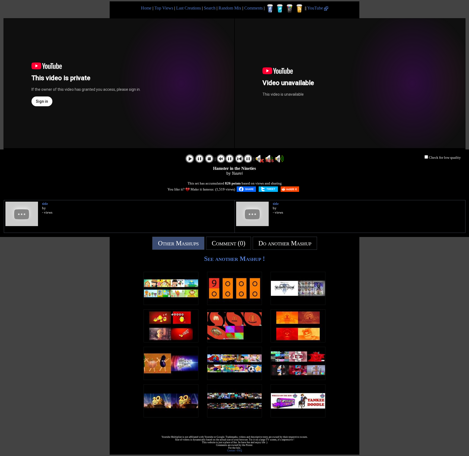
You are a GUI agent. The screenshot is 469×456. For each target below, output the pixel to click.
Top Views (163, 8)
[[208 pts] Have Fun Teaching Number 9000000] (234, 303)
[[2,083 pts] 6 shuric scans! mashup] (298, 378)
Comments (253, 8)
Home (146, 8)
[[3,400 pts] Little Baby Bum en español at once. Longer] (234, 378)
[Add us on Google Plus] (289, 8)
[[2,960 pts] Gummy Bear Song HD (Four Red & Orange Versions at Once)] (298, 341)
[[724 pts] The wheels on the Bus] (298, 416)
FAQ (239, 450)
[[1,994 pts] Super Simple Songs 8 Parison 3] (171, 303)
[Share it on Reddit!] (290, 189)
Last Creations (188, 8)
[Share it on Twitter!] (268, 189)
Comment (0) (228, 243)
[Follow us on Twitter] (279, 8)
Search (210, 8)
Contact (231, 450)
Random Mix (229, 8)
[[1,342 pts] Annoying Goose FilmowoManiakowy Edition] (234, 416)
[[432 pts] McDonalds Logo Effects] (234, 341)
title (45, 204)
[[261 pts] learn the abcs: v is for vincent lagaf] (171, 378)
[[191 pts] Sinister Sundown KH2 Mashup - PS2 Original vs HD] (298, 303)
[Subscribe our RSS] (299, 8)
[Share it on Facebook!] (246, 189)
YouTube (315, 8)
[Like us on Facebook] (270, 8)
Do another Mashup (284, 243)
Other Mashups (178, 243)
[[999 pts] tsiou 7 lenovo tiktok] (171, 341)
